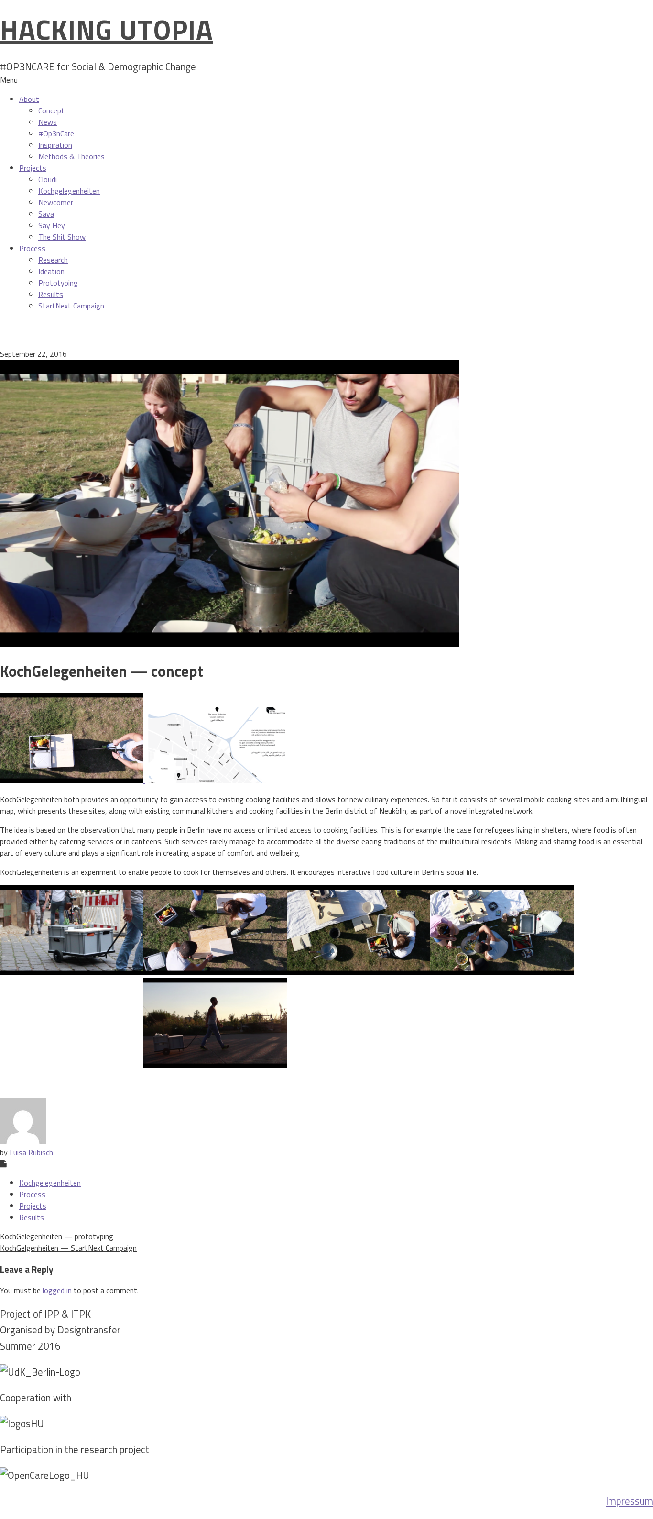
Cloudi (47, 179)
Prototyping (58, 282)
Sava (46, 214)
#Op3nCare (56, 133)
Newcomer (55, 202)
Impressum (629, 1500)
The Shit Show (62, 236)
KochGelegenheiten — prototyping (56, 1236)
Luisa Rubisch (31, 1152)
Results (50, 294)
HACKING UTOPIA (106, 29)
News (47, 122)
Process (32, 248)
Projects (32, 168)
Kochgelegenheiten (69, 191)
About (29, 99)
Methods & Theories (71, 156)
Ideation (51, 271)
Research (53, 259)
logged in (57, 1290)
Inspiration (55, 145)
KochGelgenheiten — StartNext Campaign (68, 1248)
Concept (51, 110)
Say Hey (51, 225)
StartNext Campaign (71, 305)
